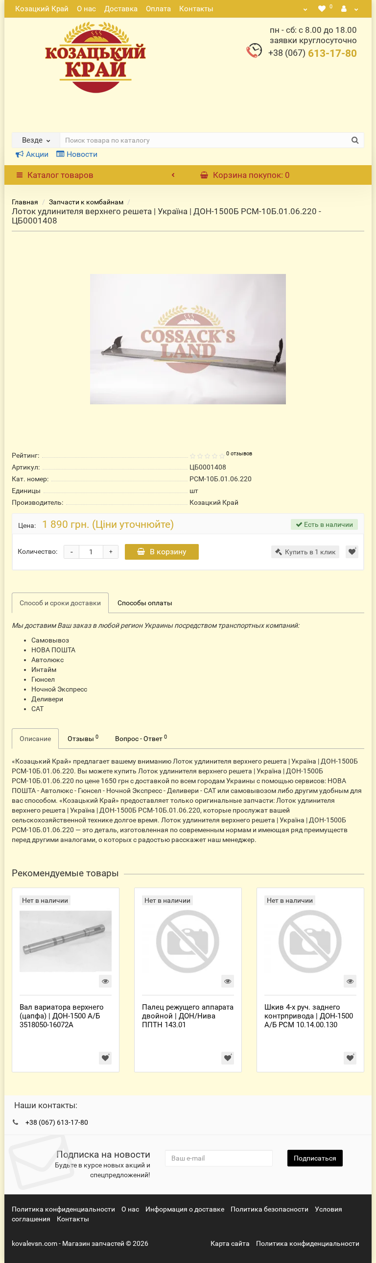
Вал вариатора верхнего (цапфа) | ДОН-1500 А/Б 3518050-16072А (62, 1016)
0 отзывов (239, 453)
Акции (37, 154)
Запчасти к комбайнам (86, 202)
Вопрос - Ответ (141, 738)
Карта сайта (230, 1243)
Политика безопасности (269, 1209)
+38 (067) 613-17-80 (56, 1122)
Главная (25, 202)
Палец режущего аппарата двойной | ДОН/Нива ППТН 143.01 (188, 1016)
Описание (35, 739)
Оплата (158, 8)
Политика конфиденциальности (63, 1209)
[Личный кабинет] (350, 9)
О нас (86, 8)
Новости (82, 154)
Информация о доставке (184, 1209)
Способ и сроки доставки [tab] (60, 603)
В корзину (168, 551)
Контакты (196, 8)
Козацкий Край (42, 8)
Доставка (121, 8)
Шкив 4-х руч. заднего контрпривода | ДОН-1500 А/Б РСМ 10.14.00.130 (308, 1016)
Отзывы (83, 738)
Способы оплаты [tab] (145, 603)
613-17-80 (312, 53)
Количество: (37, 551)
